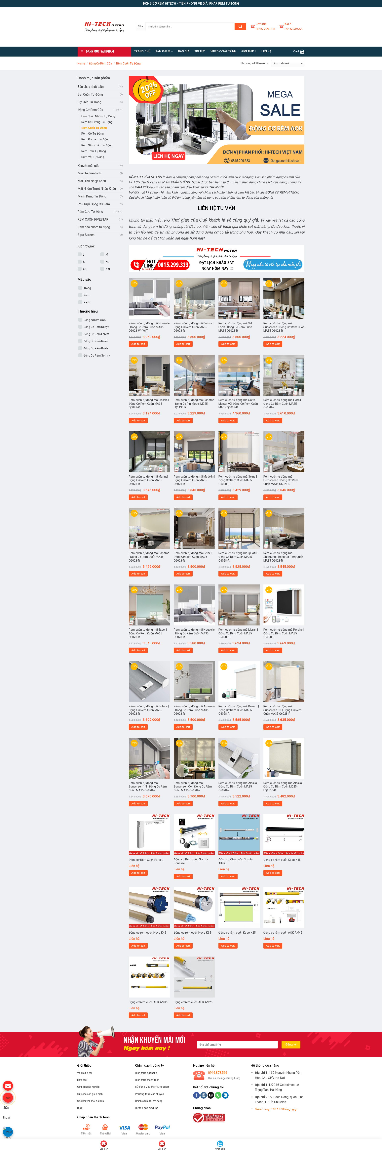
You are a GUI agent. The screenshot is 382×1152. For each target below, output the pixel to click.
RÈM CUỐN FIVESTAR (93, 219)
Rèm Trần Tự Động (93, 151)
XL (107, 261)
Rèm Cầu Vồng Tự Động (96, 122)
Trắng (87, 288)
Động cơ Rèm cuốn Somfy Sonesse (191, 861)
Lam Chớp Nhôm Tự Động (98, 116)
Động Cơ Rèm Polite (96, 348)
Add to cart (138, 343)
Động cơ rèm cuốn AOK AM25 (193, 1002)
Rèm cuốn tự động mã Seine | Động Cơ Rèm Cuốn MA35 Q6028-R (237, 480)
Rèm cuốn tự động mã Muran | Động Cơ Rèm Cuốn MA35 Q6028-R (238, 633)
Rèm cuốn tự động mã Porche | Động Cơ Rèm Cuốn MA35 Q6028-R (283, 633)
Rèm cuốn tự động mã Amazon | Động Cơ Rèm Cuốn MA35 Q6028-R (194, 710)
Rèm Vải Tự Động (92, 157)
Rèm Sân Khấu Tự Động (96, 145)
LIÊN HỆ (266, 51)
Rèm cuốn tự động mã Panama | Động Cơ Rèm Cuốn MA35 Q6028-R (149, 556)
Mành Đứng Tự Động (92, 196)
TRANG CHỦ (142, 51)
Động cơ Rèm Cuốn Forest (146, 860)
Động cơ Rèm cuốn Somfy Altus (235, 861)
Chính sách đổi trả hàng (149, 1100)
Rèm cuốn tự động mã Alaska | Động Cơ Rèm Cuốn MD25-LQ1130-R (283, 786)
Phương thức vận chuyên (149, 1093)
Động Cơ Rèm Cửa (100, 63)
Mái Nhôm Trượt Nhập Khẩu (97, 189)
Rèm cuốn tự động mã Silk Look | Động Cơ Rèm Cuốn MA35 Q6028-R (235, 327)
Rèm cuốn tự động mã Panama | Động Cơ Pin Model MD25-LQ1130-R (194, 403)
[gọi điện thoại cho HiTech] (8, 1098)
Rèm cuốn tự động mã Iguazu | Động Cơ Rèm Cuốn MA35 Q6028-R (238, 556)
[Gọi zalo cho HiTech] (8, 1132)
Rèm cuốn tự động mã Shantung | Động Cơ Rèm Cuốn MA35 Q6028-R (283, 556)
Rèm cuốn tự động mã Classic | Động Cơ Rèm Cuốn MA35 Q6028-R (149, 403)
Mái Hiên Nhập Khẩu (92, 181)
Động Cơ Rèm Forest (96, 334)
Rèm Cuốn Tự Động (94, 128)
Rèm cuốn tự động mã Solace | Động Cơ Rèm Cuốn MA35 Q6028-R (149, 710)
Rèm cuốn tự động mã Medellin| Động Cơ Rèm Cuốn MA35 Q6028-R (194, 480)
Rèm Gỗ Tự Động (92, 133)
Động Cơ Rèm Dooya (96, 326)
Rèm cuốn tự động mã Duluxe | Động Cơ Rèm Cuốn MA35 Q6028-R (193, 327)
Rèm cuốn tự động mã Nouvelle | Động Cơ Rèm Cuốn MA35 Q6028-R (194, 633)
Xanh (87, 302)
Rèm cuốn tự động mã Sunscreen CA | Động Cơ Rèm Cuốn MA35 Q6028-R (193, 786)
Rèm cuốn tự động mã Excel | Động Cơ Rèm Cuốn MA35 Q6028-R (148, 633)
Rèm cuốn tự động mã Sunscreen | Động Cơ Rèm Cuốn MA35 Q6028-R (283, 327)
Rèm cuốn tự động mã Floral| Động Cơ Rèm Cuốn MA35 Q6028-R (282, 403)
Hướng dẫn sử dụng (146, 1107)
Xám (87, 295)
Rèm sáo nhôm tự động (94, 227)
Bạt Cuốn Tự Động (90, 94)
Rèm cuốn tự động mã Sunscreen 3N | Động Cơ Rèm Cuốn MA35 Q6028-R (282, 710)
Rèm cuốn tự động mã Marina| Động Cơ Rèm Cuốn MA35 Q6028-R (148, 480)
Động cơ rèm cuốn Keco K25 (237, 932)
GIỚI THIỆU (248, 51)
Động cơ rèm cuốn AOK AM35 (148, 1002)
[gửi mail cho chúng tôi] (8, 1086)
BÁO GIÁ (183, 51)
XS (85, 269)
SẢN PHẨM (162, 51)
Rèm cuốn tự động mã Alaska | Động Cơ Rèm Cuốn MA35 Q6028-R (238, 786)
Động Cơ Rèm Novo (96, 341)
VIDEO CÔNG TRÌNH (223, 51)
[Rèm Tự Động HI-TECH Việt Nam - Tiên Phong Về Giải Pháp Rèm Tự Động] (104, 26)
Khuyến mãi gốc (88, 166)
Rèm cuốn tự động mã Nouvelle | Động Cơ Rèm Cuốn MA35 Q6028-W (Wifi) (149, 327)
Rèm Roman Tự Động (95, 139)
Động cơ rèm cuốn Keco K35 (282, 860)
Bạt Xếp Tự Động (89, 102)
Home (81, 63)
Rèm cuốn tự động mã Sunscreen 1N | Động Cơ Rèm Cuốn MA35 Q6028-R (148, 786)
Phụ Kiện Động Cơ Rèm (94, 204)
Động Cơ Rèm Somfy (97, 355)
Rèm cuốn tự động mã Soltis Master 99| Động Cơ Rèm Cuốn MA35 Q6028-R (238, 403)
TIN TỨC (200, 51)
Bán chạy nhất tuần (91, 87)
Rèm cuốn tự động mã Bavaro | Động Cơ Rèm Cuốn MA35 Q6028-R (238, 710)
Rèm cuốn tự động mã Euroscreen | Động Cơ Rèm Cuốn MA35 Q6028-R (280, 480)
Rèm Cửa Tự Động (90, 212)
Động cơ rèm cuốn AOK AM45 (282, 932)
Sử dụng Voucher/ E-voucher (152, 1086)
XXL (108, 269)
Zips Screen (86, 235)
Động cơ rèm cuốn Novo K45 (147, 932)
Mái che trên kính (89, 173)
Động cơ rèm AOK (95, 319)
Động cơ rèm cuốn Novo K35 (192, 932)
